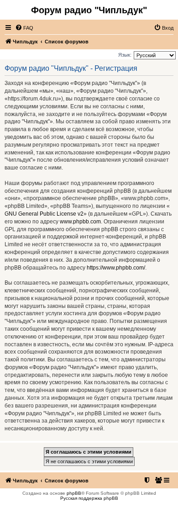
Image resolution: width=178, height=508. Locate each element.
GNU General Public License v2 (44, 214)
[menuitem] (24, 27)
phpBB (74, 493)
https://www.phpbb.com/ (116, 268)
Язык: (124, 55)
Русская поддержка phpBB (89, 498)
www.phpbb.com (80, 221)
